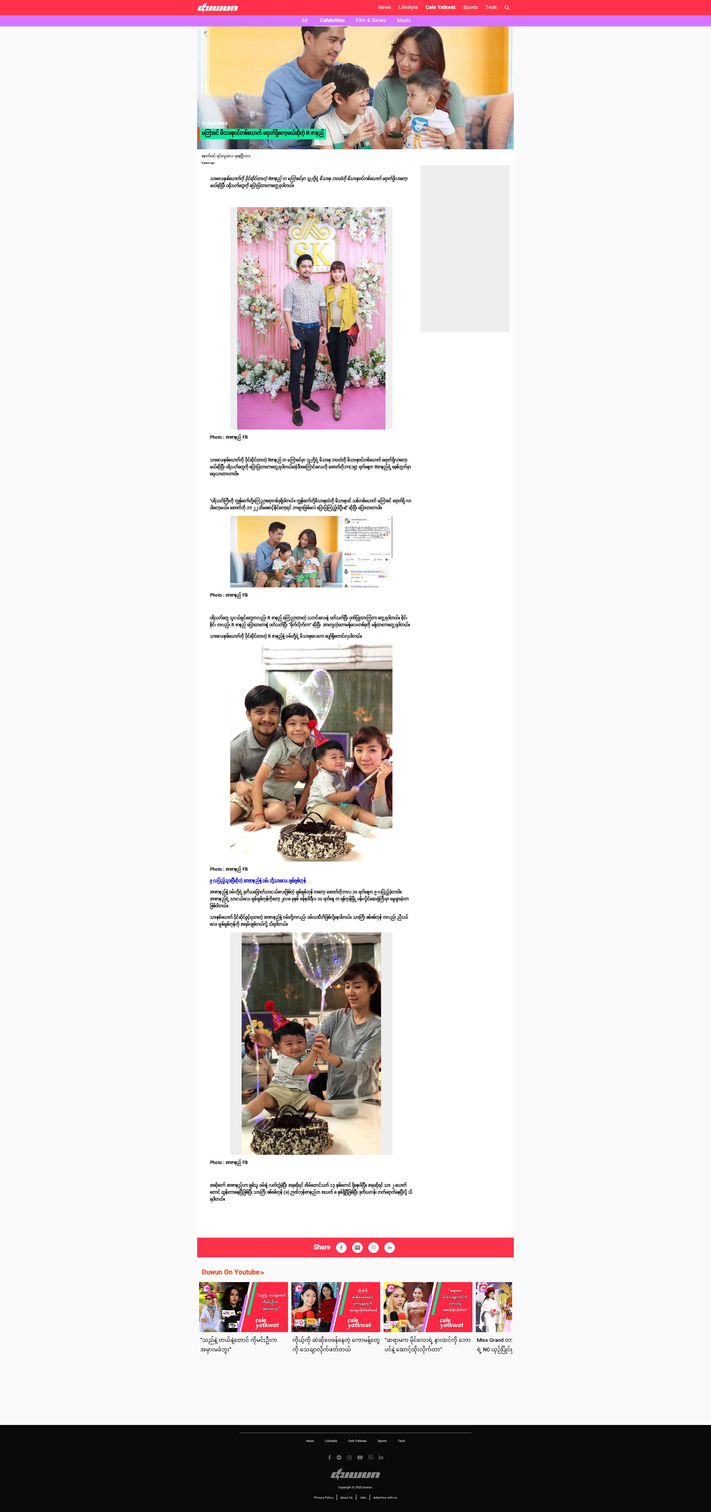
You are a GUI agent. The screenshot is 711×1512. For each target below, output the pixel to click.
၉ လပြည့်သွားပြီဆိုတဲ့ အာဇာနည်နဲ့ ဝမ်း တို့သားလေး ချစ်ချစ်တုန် (258, 880)
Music (404, 20)
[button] (341, 1248)
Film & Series (371, 20)
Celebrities (332, 20)
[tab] (305, 20)
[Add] (341, 1247)
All (305, 20)
